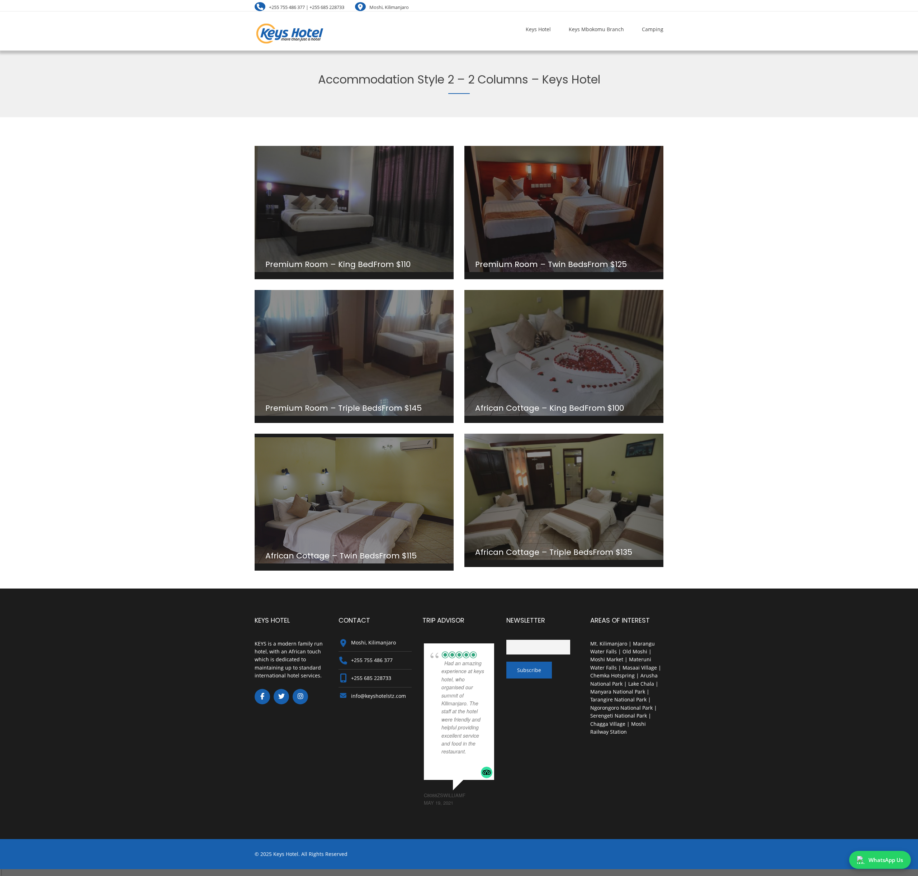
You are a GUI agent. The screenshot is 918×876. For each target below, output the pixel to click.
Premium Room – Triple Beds (323, 408)
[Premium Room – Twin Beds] (563, 209)
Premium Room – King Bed (319, 264)
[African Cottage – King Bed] (563, 353)
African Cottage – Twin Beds (322, 555)
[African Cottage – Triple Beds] (563, 497)
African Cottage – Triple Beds (534, 552)
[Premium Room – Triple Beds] (354, 353)
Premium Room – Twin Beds (531, 264)
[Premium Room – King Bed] (354, 209)
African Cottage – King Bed (530, 408)
